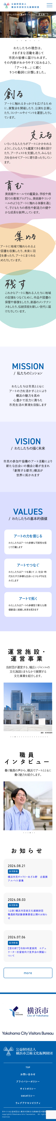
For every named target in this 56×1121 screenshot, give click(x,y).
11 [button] (32, 736)
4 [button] (30, 40)
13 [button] (36, 736)
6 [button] (38, 40)
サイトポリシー (28, 1088)
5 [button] (34, 40)
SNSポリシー (28, 1095)
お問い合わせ (28, 1074)
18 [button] (47, 736)
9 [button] (28, 736)
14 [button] (38, 736)
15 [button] (40, 736)
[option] (31, 708)
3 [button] (25, 40)
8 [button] (25, 736)
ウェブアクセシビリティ (28, 1103)
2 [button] (21, 40)
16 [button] (43, 736)
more (28, 973)
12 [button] (34, 736)
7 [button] (23, 736)
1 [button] (17, 40)
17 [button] (45, 736)
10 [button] (30, 736)
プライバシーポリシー (28, 1081)
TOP (28, 1067)
